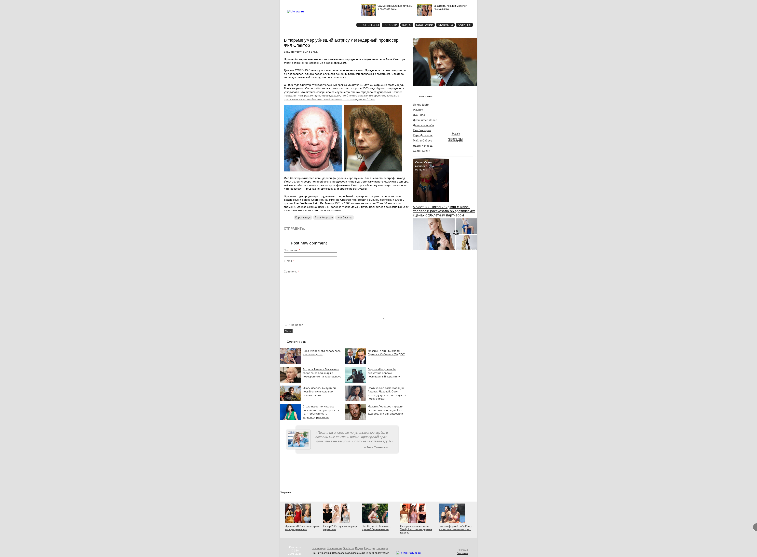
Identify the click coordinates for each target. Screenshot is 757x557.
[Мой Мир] (345, 228)
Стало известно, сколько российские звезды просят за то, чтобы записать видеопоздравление (321, 412)
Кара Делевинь (423, 135)
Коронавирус (303, 217)
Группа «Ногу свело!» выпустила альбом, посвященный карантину (384, 373)
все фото (456, 232)
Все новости (334, 548)
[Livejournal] (310, 228)
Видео (406, 24)
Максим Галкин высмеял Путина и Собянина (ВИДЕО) (386, 352)
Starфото (342, 18)
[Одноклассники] (337, 228)
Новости (390, 24)
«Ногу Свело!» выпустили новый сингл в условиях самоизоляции (319, 391)
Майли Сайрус (422, 140)
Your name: (292, 250)
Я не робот (295, 324)
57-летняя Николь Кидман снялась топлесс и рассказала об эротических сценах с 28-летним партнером (444, 211)
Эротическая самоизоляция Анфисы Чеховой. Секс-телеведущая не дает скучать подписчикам (387, 393)
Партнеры (382, 548)
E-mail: (289, 260)
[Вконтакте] (319, 228)
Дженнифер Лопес (425, 120)
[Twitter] (328, 228)
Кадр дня (464, 24)
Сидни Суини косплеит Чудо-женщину (425, 166)
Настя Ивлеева (423, 145)
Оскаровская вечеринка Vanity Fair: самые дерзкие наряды (416, 529)
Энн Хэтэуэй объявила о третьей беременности (376, 528)
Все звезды (455, 136)
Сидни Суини (421, 150)
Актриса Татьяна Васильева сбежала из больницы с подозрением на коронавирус (322, 373)
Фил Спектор (344, 217)
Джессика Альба (423, 125)
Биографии (424, 24)
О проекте (312, 3)
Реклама (323, 3)
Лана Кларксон (324, 217)
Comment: (291, 271)
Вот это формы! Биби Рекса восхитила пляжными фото (455, 528)
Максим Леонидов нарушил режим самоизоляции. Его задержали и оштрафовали (385, 410)
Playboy (418, 109)
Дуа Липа (419, 114)
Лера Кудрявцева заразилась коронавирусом (321, 352)
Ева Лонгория (422, 130)
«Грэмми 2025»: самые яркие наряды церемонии (302, 528)
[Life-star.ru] (295, 11)
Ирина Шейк (421, 104)
